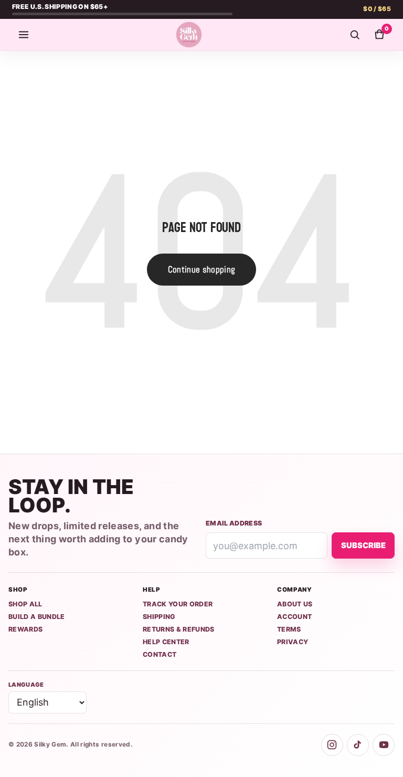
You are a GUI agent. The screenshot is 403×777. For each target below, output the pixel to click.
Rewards (25, 629)
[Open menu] (23, 34)
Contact (159, 654)
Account (294, 617)
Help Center (166, 642)
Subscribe (363, 545)
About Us (295, 604)
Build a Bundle (36, 617)
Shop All (25, 604)
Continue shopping (202, 269)
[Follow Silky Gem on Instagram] (332, 745)
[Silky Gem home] (189, 35)
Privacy (292, 642)
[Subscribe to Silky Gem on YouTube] (384, 745)
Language (26, 684)
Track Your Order (178, 604)
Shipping (159, 617)
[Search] (354, 34)
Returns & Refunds (179, 629)
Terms (289, 629)
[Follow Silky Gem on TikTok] (358, 745)
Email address (234, 523)
